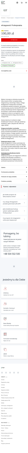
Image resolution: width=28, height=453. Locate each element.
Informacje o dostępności (7, 405)
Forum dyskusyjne (5, 435)
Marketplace (3, 17)
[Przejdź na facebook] (14, 372)
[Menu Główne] (4, 2)
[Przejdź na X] (2, 372)
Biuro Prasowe (4, 395)
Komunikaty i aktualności (6, 438)
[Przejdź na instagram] (18, 372)
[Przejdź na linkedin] (6, 372)
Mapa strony (4, 413)
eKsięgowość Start (6, 62)
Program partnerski (5, 443)
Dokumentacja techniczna (7, 433)
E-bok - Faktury (4, 428)
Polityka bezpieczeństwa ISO (7, 397)
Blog (2, 440)
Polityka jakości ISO (5, 400)
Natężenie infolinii (5, 390)
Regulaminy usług (5, 382)
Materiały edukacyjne (6, 425)
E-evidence (3, 418)
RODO (2, 403)
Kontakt (3, 387)
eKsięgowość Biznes (17, 62)
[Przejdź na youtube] (10, 372)
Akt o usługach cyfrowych (7, 408)
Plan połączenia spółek (6, 415)
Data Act (3, 410)
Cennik (2, 379)
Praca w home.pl (5, 392)
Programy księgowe (10, 17)
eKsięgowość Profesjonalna (8, 65)
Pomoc (2, 430)
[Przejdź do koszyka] (21, 2)
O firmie (3, 384)
